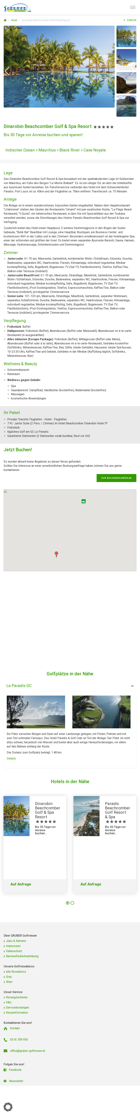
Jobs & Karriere (16, 941)
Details (11, 758)
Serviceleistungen (17, 1007)
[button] (7, 71)
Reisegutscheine (17, 997)
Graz (9, 976)
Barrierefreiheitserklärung (22, 956)
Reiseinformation (17, 1012)
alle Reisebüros (16, 971)
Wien (9, 982)
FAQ (8, 1002)
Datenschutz (14, 951)
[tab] (70, 685)
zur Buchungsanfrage (116, 478)
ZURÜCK (131, 20)
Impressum (13, 946)
